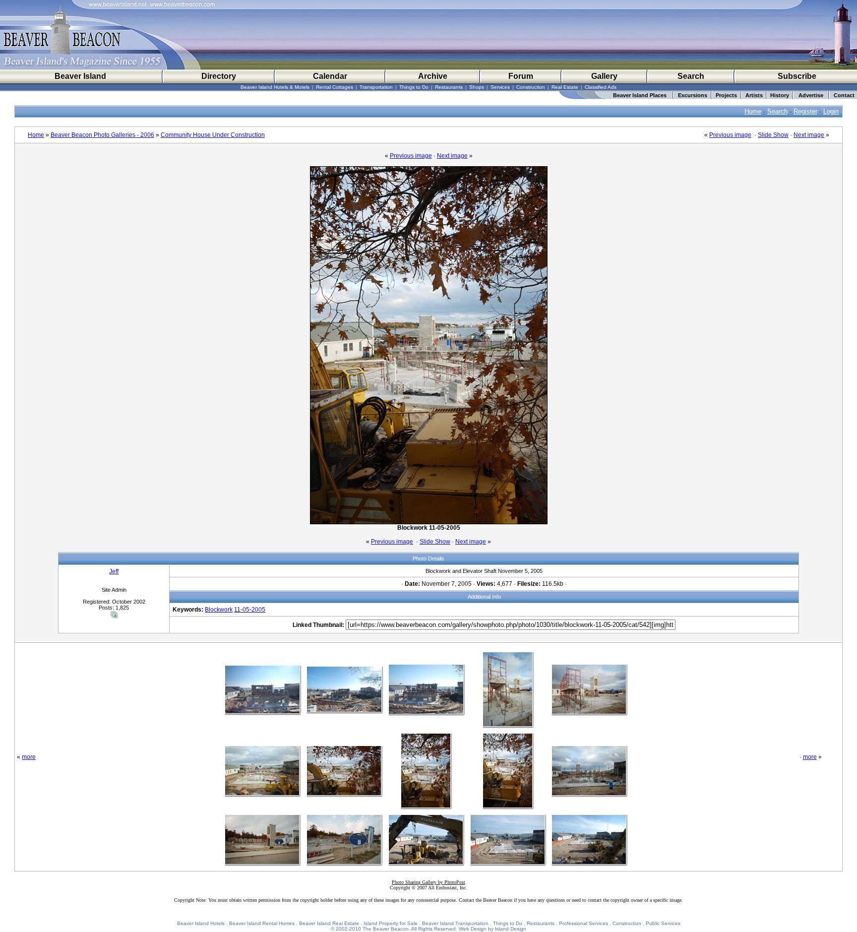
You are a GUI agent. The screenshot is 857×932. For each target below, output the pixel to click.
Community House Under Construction (213, 134)
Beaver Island (80, 76)
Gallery (604, 76)
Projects (726, 95)
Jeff (114, 571)
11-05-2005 (249, 609)
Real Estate (564, 87)
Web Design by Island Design (492, 929)
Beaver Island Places (640, 95)
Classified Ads (600, 87)
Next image (809, 134)
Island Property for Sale (391, 923)
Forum (520, 76)
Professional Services (583, 923)
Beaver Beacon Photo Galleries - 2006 (102, 134)
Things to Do (413, 87)
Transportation (376, 87)
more (29, 756)
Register (805, 111)
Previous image (730, 134)
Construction (530, 87)
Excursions (692, 95)
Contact (844, 95)
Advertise (810, 95)
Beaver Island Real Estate (329, 923)
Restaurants (449, 87)
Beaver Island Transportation (455, 923)
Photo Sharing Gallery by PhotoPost (428, 882)
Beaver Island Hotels (201, 923)
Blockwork (219, 609)
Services (500, 87)
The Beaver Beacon (386, 929)
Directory (218, 76)
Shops (476, 87)
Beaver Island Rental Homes (262, 923)
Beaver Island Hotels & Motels (275, 87)
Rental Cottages (334, 87)
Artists (754, 95)
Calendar (330, 76)
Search (690, 76)
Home (752, 111)
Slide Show (773, 134)
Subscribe (797, 76)
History (779, 95)
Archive (432, 76)
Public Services (663, 923)
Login (831, 111)
